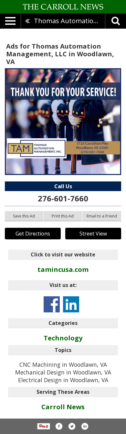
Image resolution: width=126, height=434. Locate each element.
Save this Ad (24, 216)
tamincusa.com (63, 269)
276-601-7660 (63, 198)
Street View (93, 233)
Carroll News (63, 406)
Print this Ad (63, 216)
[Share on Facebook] (59, 426)
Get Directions (33, 233)
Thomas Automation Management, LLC (69, 20)
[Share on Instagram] (84, 426)
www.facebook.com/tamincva (52, 304)
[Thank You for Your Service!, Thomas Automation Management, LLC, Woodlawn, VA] (63, 121)
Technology (63, 338)
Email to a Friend (102, 216)
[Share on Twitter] (72, 426)
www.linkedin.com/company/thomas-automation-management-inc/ (71, 304)
